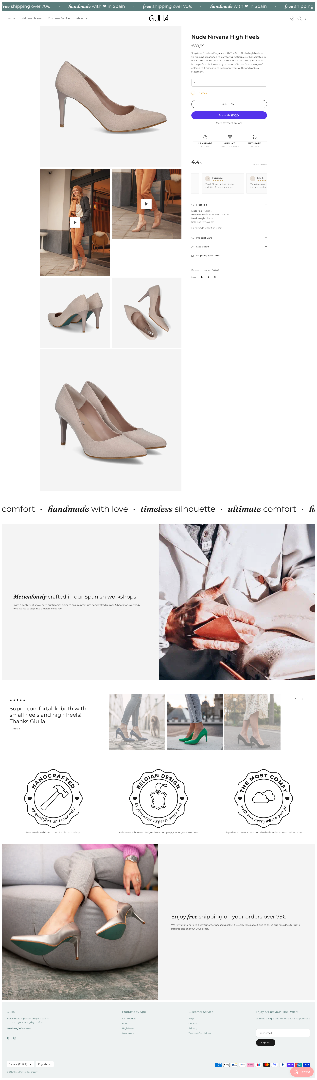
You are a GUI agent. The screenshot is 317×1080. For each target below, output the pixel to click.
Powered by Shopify (28, 1072)
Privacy (193, 1028)
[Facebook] (8, 1038)
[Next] (302, 699)
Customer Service (59, 18)
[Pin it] (215, 277)
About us (81, 18)
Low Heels (128, 1033)
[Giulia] (158, 18)
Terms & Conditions (200, 1033)
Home (11, 18)
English (42, 1064)
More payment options (229, 123)
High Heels (128, 1028)
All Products (129, 1018)
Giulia (15, 1072)
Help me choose (31, 18)
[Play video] (75, 222)
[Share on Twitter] (208, 277)
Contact (193, 1023)
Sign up (265, 1042)
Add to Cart (229, 104)
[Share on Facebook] (202, 277)
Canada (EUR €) (18, 1064)
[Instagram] (14, 1038)
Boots (125, 1023)
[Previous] (296, 699)
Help (191, 1018)
